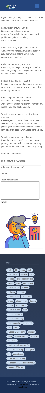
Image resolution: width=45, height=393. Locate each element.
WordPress (22, 387)
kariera (10, 305)
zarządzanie (18, 354)
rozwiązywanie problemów (18, 345)
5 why (10, 270)
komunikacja (21, 305)
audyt (30, 270)
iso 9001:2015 (13, 297)
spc (9, 354)
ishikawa (11, 292)
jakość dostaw (21, 301)
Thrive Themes (22, 384)
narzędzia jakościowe (16, 332)
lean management (15, 314)
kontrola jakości (14, 310)
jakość (10, 301)
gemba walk (28, 283)
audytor (24, 274)
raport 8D (34, 336)
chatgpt (11, 279)
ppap (10, 336)
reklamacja (12, 341)
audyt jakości (13, 274)
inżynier (25, 288)
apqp (23, 270)
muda (16, 327)
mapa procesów (14, 323)
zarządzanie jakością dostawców (21, 363)
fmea (18, 283)
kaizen (33, 301)
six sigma (30, 350)
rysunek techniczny (15, 350)
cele (32, 274)
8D (16, 270)
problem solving (21, 336)
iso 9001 (21, 292)
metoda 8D (27, 323)
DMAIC (11, 283)
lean (25, 310)
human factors (13, 288)
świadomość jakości (16, 367)
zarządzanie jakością (16, 358)
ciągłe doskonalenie (24, 279)
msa (9, 327)
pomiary (31, 332)
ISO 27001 (26, 297)
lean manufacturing (15, 319)
